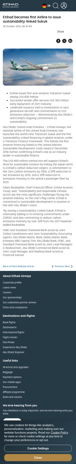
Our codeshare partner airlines (19, 302)
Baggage (8, 372)
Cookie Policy (59, 432)
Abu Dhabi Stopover (13, 352)
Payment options (12, 377)
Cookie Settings (38, 448)
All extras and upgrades (15, 367)
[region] (38, 442)
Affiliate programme (14, 392)
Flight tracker (10, 337)
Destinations (9, 327)
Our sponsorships (12, 297)
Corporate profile (12, 282)
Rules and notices (12, 397)
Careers (7, 292)
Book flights (9, 322)
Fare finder (9, 342)
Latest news (9, 287)
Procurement (10, 387)
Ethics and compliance (15, 307)
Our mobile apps (12, 382)
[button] (46, 6)
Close (38, 457)
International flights (13, 332)
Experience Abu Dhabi (15, 347)
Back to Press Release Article (18, 266)
